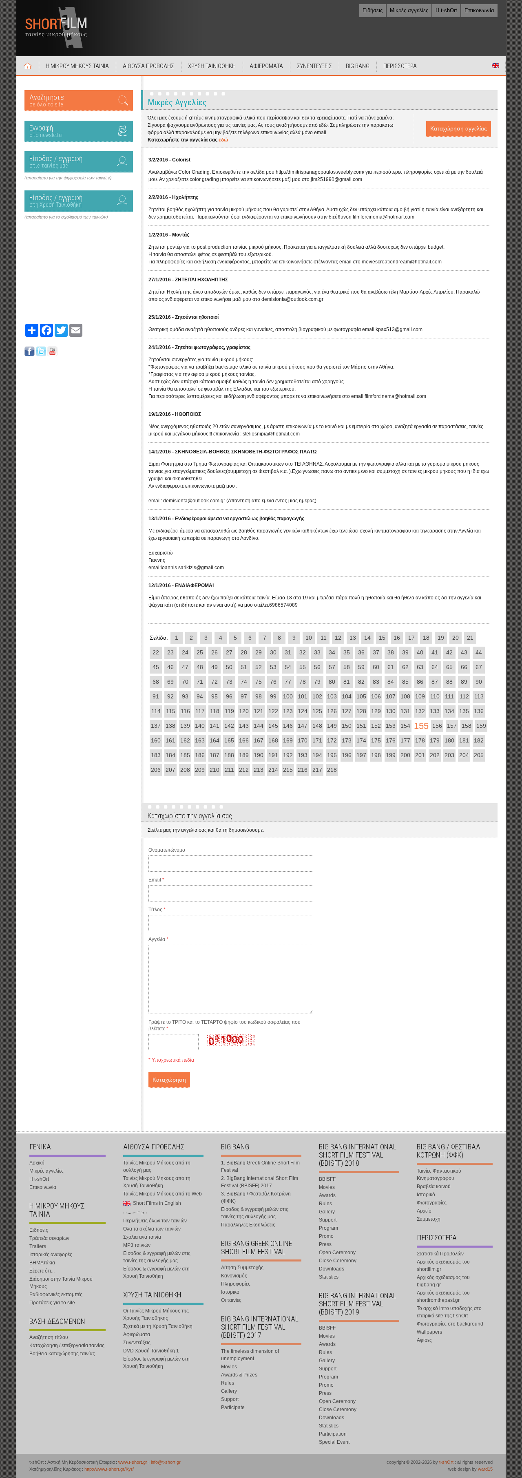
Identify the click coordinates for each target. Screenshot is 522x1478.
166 (244, 740)
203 (449, 755)
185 (185, 755)
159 (481, 725)
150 (347, 725)
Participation (333, 1434)
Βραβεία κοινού (434, 1186)
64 (434, 667)
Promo (326, 1236)
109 (420, 696)
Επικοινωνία (479, 10)
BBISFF (327, 1179)
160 (156, 740)
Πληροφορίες (235, 1284)
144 (258, 725)
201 (420, 755)
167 (258, 740)
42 (449, 652)
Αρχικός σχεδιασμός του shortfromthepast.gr (443, 1296)
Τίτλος (157, 909)
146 (288, 725)
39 (405, 652)
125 (317, 711)
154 (405, 725)
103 (332, 696)
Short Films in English (495, 65)
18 (426, 637)
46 (170, 667)
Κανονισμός (234, 1276)
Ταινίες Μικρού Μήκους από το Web (162, 1194)
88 (449, 681)
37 (376, 652)
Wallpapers (429, 1332)
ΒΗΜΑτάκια (42, 1263)
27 (229, 652)
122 (273, 711)
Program (328, 1228)
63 (420, 667)
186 (200, 755)
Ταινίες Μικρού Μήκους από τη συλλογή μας (156, 1166)
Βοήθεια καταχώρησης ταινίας (62, 1353)
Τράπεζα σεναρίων (49, 1238)
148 (317, 725)
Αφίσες (424, 1340)
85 (405, 681)
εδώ (223, 140)
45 (156, 667)
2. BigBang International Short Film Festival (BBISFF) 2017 (259, 1182)
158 (466, 725)
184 (170, 755)
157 (452, 725)
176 (391, 740)
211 (229, 770)
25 (200, 652)
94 (200, 696)
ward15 (485, 1469)
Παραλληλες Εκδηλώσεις (248, 1225)
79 (317, 681)
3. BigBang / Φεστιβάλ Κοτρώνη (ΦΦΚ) (256, 1197)
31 (288, 652)
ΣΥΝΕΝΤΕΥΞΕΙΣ (314, 66)
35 (346, 652)
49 (214, 667)
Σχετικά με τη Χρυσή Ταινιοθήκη (157, 1326)
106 (376, 696)
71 (200, 681)
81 (346, 681)
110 (435, 696)
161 (170, 740)
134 (449, 711)
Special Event (334, 1442)
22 (156, 652)
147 (302, 725)
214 (273, 770)
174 (361, 740)
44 (479, 652)
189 (244, 755)
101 (302, 696)
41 (434, 652)
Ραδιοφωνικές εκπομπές (55, 1294)
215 (288, 770)
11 (324, 637)
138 (170, 725)
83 (376, 681)
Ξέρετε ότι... (42, 1271)
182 (479, 740)
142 (229, 725)
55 (302, 667)
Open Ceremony (337, 1252)
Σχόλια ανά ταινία (142, 1237)
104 (347, 696)
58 (346, 667)
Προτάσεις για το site (52, 1303)
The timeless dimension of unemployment (250, 1354)
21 (470, 637)
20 (455, 637)
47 (185, 667)
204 (464, 755)
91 (156, 696)
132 (420, 711)
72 (214, 681)
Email (156, 880)
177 (405, 740)
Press (325, 1244)
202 (435, 755)
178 (420, 740)
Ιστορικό (230, 1292)
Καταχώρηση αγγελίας (458, 128)
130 (391, 711)
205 (479, 755)
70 (185, 681)
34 (332, 652)
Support (230, 1399)
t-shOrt (446, 1462)
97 (244, 696)
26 (214, 652)
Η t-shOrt (446, 10)
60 (376, 667)
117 (200, 711)
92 (170, 696)
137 (156, 725)
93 (185, 696)
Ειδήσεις (373, 10)
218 (332, 770)
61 (390, 667)
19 (441, 637)
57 (332, 667)
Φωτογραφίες (432, 1203)
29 (258, 652)
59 (361, 667)
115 (170, 711)
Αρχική (27, 65)
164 (214, 740)
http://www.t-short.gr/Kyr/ (109, 1469)
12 (338, 637)
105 (361, 696)
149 (332, 725)
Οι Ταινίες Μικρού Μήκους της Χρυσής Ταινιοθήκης (156, 1314)
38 (390, 652)
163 (200, 740)
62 (405, 667)
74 (244, 681)
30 (273, 652)
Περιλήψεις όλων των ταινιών (155, 1221)
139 (185, 725)
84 (390, 681)
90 (479, 681)
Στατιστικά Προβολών (440, 1254)
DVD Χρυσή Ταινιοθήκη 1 (151, 1351)
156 (437, 725)
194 (317, 755)
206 (156, 770)
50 (229, 667)
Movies (229, 1367)
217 (317, 770)
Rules (227, 1383)
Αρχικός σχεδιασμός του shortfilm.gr (443, 1265)
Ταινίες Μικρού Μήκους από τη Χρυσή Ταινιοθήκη (156, 1182)
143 (244, 725)
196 (347, 755)
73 (229, 681)
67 (479, 667)
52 (258, 667)
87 (434, 681)
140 (200, 725)
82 (361, 681)
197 (361, 755)
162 (185, 740)
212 (244, 770)
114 (156, 711)
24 (185, 652)
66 (464, 667)
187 (214, 755)
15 (382, 637)
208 (185, 770)
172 (332, 740)
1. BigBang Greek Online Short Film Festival (260, 1166)
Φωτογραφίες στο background (450, 1324)
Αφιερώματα (136, 1334)
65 (449, 667)
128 (361, 711)
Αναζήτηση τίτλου (48, 1337)
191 (273, 755)
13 (352, 637)
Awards (327, 1195)
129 (376, 711)
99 (273, 696)
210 (214, 770)
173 (347, 740)
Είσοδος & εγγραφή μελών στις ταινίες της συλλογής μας (156, 1257)
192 (288, 755)
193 (302, 755)
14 (367, 637)
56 (317, 667)
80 (332, 681)
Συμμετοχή (428, 1219)
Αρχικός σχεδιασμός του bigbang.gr (443, 1281)
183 (156, 755)
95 (214, 696)
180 (449, 740)
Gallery (229, 1391)
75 (258, 681)
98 (258, 696)
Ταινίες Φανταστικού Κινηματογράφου (439, 1174)
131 (405, 711)
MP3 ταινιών (136, 1245)
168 (273, 740)
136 (479, 711)
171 (317, 740)
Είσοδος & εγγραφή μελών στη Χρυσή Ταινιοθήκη (156, 1272)
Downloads (331, 1269)
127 (347, 711)
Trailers (37, 1246)
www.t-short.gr (132, 1462)
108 (405, 696)
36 (361, 652)
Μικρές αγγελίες (409, 10)
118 (214, 711)
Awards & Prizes (239, 1375)
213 (258, 770)
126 (332, 711)
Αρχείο (424, 1211)
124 (302, 711)
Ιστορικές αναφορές (50, 1254)
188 (229, 755)
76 (273, 681)
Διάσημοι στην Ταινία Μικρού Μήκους (61, 1282)
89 (464, 681)
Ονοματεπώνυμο (166, 850)
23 (170, 652)
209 (200, 770)
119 (229, 711)
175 (376, 740)
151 (361, 725)
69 (170, 681)
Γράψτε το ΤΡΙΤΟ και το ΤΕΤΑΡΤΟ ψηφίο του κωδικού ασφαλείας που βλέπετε (224, 1025)
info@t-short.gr (166, 1462)
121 (258, 711)
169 (288, 740)
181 (464, 740)
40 (420, 652)
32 (302, 652)
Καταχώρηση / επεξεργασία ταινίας (66, 1345)
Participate (233, 1407)
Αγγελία (158, 939)
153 (391, 725)
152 (376, 725)
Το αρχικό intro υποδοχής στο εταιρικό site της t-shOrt (449, 1312)
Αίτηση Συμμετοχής (242, 1267)
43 (464, 652)
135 (464, 711)
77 (288, 681)
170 (302, 740)
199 (391, 755)
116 (185, 711)
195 (332, 755)
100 (288, 696)
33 (317, 652)
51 (244, 667)
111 (449, 696)
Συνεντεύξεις (136, 1342)
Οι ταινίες (231, 1300)
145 (273, 725)
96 (229, 696)
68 (156, 681)
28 (244, 652)
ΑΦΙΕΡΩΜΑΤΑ (266, 66)
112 (464, 696)
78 (302, 681)
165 (229, 740)
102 (317, 696)
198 (376, 755)
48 (200, 667)
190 (258, 755)
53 (273, 667)
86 (420, 681)
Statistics (328, 1277)
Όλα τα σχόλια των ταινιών (152, 1229)
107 (391, 696)
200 (405, 755)
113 (479, 696)
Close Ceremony (337, 1261)
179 (435, 740)
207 (170, 770)
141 (214, 725)
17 (411, 637)
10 (308, 637)
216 (302, 770)
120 (244, 711)
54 (288, 667)
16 (397, 637)
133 (435, 711)
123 (288, 711)
